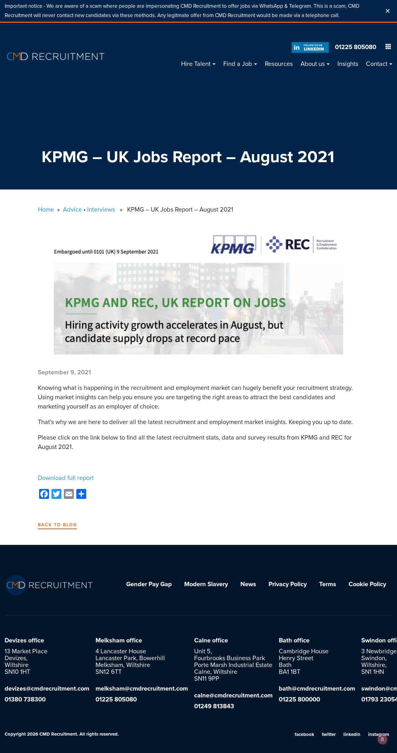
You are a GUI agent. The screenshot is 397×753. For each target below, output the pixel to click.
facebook (304, 734)
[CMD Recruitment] (56, 56)
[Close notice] (387, 11)
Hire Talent (196, 64)
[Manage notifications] (382, 739)
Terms (327, 584)
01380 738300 (25, 699)
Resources (279, 64)
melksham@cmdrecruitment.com (142, 688)
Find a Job (237, 64)
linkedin (351, 734)
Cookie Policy (367, 584)
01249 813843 (214, 706)
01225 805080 (355, 47)
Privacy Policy (288, 584)
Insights (347, 64)
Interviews (101, 209)
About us (313, 64)
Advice (72, 209)
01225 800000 (299, 699)
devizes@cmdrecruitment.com (47, 688)
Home (46, 209)
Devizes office (24, 640)
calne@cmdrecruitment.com (233, 695)
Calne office (211, 640)
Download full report (66, 478)
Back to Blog (57, 524)
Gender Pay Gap (149, 584)
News (248, 584)
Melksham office (119, 640)
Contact (376, 64)
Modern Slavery (206, 584)
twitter (329, 734)
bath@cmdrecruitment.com (317, 688)
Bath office (294, 640)
